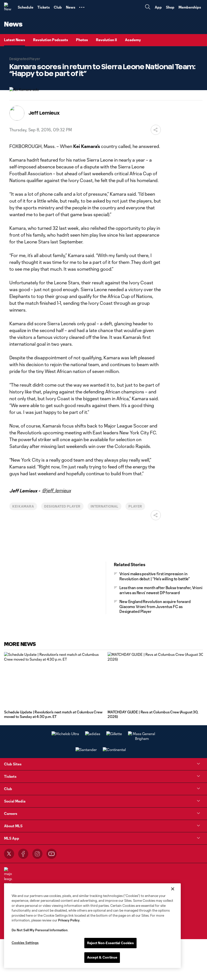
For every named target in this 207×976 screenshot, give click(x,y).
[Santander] (86, 749)
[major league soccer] (8, 876)
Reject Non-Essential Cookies (110, 943)
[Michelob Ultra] (65, 734)
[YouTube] (51, 854)
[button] (81, 7)
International (104, 506)
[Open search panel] (148, 7)
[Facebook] (23, 854)
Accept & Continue (102, 957)
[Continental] (114, 749)
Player (135, 506)
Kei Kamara (23, 506)
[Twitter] (9, 854)
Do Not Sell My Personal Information (40, 930)
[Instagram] (37, 854)
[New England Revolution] (9, 7)
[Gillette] (114, 734)
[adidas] (92, 734)
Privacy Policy (69, 920)
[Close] (172, 888)
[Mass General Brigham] (142, 738)
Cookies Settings (25, 943)
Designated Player (62, 506)
